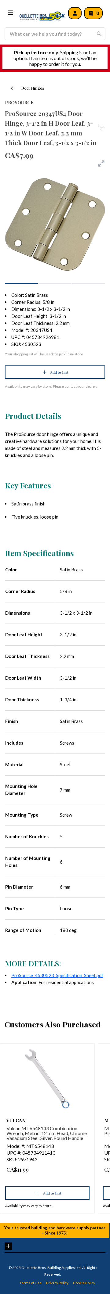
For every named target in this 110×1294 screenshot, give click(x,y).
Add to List (59, 372)
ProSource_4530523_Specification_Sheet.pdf (57, 975)
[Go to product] (47, 1078)
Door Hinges (32, 88)
